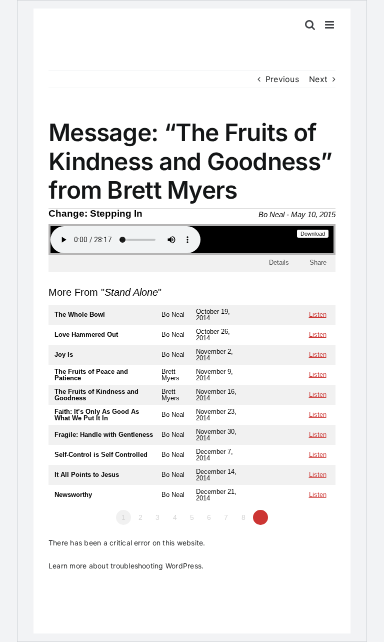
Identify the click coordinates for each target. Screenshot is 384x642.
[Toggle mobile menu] (330, 25)
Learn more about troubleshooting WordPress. (126, 565)
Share (318, 262)
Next (318, 79)
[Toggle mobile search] (310, 25)
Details (279, 262)
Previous (282, 79)
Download (313, 234)
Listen (317, 314)
